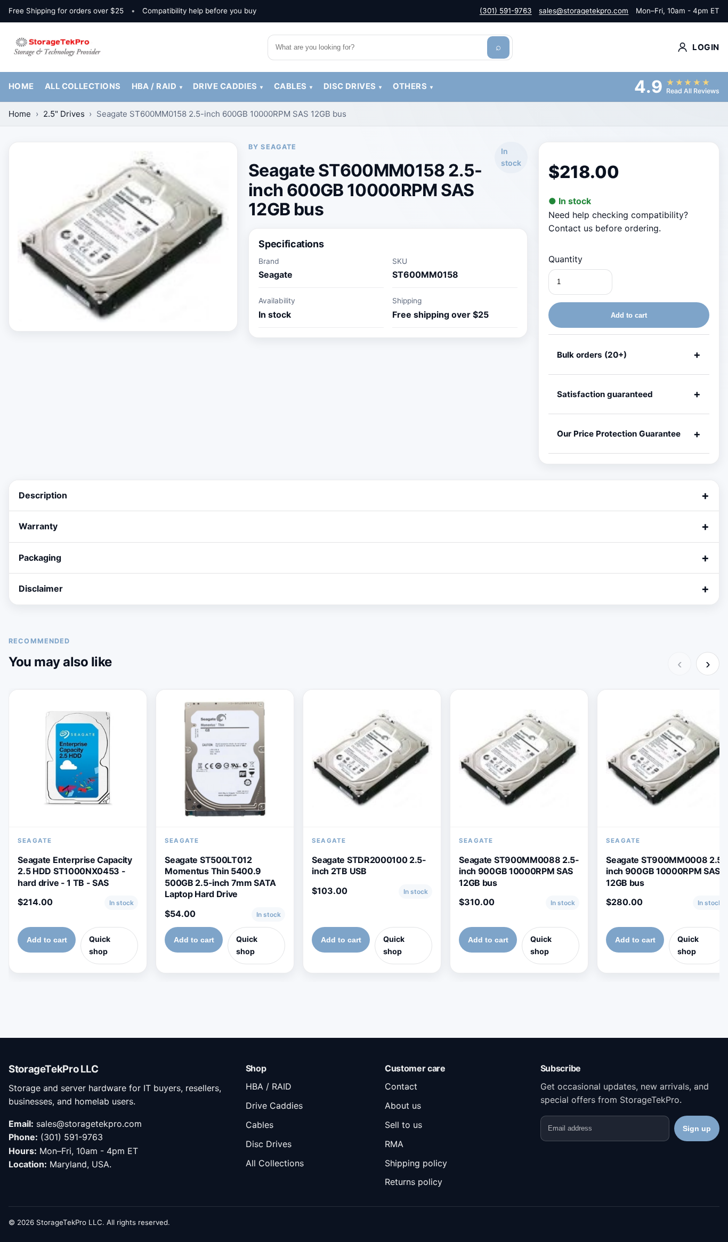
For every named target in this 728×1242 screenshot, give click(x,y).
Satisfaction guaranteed (605, 394)
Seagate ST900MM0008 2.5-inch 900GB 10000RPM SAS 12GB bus (666, 871)
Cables (290, 86)
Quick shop (99, 945)
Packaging (40, 557)
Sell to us (403, 1124)
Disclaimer (41, 588)
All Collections (83, 86)
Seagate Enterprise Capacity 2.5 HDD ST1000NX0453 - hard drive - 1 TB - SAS (75, 871)
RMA (394, 1144)
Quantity (565, 259)
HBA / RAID (154, 86)
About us (403, 1105)
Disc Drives (349, 86)
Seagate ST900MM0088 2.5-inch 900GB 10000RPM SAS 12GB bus (519, 871)
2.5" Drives (64, 114)
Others (410, 86)
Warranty (38, 526)
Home (21, 86)
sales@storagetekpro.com (583, 10)
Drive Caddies (225, 86)
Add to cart (629, 315)
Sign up (697, 1128)
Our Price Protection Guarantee (619, 434)
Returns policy (413, 1181)
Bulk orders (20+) (592, 355)
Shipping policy (416, 1163)
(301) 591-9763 (506, 10)
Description (43, 495)
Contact (401, 1086)
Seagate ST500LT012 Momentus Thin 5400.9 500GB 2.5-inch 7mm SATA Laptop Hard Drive (220, 877)
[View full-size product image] (123, 236)
